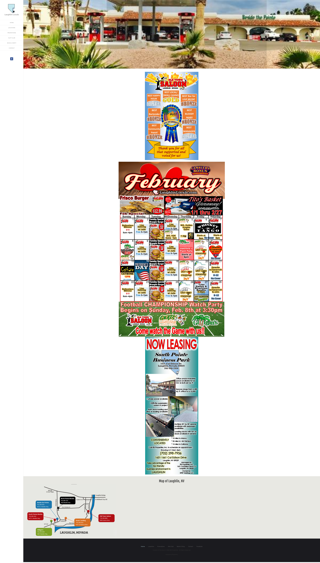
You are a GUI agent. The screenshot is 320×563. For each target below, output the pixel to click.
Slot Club (171, 546)
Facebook (199, 546)
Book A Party (181, 546)
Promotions (161, 546)
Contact (190, 546)
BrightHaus (175, 554)
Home (143, 546)
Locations (151, 546)
